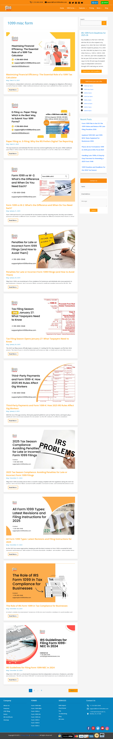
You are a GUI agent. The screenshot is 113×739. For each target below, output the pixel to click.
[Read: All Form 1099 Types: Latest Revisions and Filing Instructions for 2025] (40, 516)
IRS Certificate (8, 717)
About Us (7, 705)
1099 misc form (88, 89)
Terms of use (34, 735)
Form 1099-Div (36, 714)
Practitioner (62, 708)
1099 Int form (88, 103)
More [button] (98, 8)
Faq (60, 711)
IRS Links (61, 719)
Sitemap (6, 720)
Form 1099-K (35, 720)
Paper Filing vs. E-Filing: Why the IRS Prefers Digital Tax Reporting (39, 141)
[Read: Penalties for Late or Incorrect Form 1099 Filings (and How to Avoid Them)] (40, 249)
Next (73, 690)
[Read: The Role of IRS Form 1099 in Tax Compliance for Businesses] (40, 583)
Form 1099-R (35, 723)
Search (82, 19)
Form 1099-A (35, 711)
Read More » (13, 90)
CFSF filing (7, 711)
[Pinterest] (79, 3)
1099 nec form (88, 86)
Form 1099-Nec (36, 705)
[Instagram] (76, 3)
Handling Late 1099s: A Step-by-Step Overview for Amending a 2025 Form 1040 (93, 158)
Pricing (91, 8)
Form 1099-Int (35, 717)
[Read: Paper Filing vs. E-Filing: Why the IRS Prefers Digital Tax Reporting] (40, 118)
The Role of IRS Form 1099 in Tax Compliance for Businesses (37, 605)
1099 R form (87, 110)
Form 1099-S (35, 726)
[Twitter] (73, 3)
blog (7, 80)
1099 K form (87, 107)
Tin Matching (63, 713)
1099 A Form (88, 93)
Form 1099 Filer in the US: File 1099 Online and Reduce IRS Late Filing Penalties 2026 (93, 126)
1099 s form (87, 100)
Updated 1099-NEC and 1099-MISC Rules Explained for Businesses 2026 (92, 138)
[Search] (104, 23)
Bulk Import (62, 705)
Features (6, 708)
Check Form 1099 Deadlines (91, 71)
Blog (106, 8)
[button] (75, 8)
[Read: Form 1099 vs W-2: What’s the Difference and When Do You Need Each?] (40, 182)
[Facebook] (70, 3)
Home (62, 8)
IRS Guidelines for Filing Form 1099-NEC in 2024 (30, 667)
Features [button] (82, 8)
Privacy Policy (25, 735)
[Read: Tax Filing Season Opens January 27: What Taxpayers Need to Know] (40, 315)
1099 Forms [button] (70, 8)
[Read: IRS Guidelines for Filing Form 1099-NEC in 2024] (40, 644)
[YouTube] (82, 3)
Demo (5, 714)
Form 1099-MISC (36, 708)
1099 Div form (88, 96)
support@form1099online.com (56, 2)
